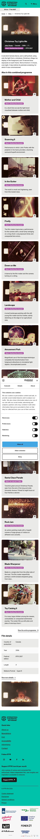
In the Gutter (10, 181)
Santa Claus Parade (14, 477)
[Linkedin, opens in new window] (23, 759)
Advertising (6, 745)
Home (3, 14)
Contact (5, 748)
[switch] (35, 423)
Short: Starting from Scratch (14, 48)
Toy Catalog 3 (11, 608)
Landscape (10, 305)
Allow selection (20, 450)
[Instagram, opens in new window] (4, 759)
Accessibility (6, 741)
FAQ (3, 737)
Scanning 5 (10, 139)
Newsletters (6, 733)
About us (5, 730)
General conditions (8, 800)
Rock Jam (9, 522)
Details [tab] (20, 386)
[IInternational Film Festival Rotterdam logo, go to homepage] (10, 4)
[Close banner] (37, 380)
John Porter (9, 46)
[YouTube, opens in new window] (10, 759)
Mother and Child (12, 100)
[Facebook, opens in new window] (16, 759)
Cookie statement (7, 794)
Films (9, 14)
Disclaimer (5, 797)
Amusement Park (12, 349)
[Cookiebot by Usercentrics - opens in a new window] (25, 380)
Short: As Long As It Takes (13, 481)
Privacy (4, 803)
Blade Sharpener (12, 564)
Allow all (20, 444)
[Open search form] (26, 4)
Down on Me (10, 265)
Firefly (7, 221)
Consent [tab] (7, 386)
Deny (20, 457)
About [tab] (33, 386)
